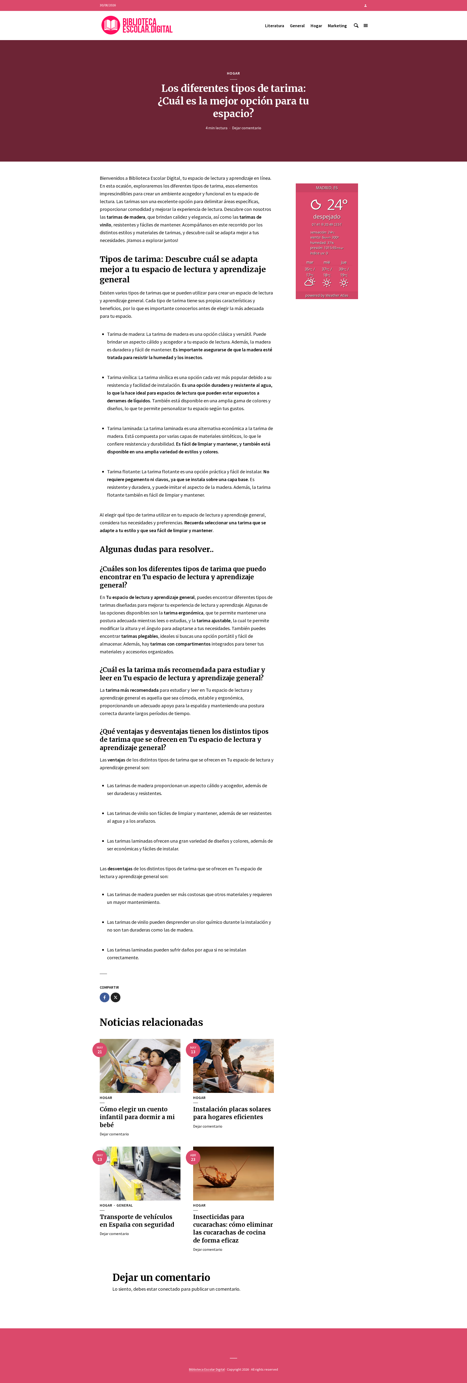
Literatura (274, 25)
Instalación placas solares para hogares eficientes (232, 1113)
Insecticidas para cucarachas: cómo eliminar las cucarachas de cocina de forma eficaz (233, 1228)
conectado (169, 1289)
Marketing (337, 25)
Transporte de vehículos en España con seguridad (137, 1220)
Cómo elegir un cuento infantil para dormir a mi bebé (137, 1117)
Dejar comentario (246, 127)
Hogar (316, 25)
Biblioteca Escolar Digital (207, 1369)
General (297, 25)
